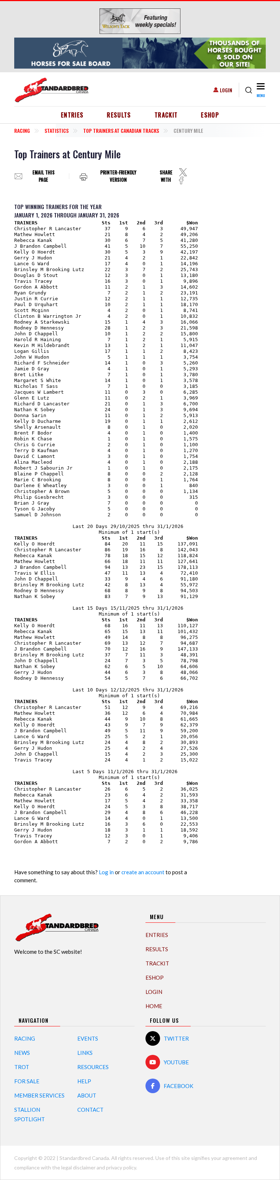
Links (85, 1052)
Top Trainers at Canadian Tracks (121, 130)
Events (87, 1038)
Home (153, 1006)
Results (119, 115)
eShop (210, 115)
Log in (106, 872)
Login (226, 90)
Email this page (43, 176)
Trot (21, 1067)
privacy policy (121, 1167)
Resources (93, 1067)
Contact (90, 1109)
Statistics (56, 130)
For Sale (26, 1081)
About (86, 1095)
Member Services (39, 1095)
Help (84, 1081)
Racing (22, 130)
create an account (142, 872)
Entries (72, 115)
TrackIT (166, 115)
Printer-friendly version (118, 176)
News (22, 1052)
